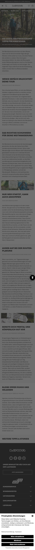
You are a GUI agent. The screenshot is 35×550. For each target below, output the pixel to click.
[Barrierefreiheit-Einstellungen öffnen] (32, 277)
